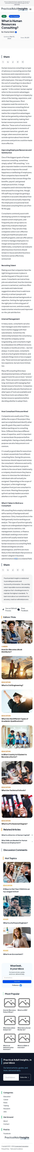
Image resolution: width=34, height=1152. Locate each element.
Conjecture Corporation (21, 1146)
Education (6, 682)
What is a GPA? (22, 1010)
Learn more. (17, 4)
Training (6, 1106)
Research (6, 1109)
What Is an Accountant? (13, 954)
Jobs (5, 1112)
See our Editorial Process (11, 609)
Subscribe (17, 981)
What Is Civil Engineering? (12, 685)
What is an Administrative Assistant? (8, 1047)
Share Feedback (24, 609)
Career (5, 646)
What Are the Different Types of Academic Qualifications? (15, 720)
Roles (5, 919)
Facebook (7, 1133)
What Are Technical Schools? (14, 790)
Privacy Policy (5, 1149)
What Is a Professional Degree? (15, 824)
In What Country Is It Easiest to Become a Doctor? (14, 755)
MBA (16, 559)
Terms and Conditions (16, 1149)
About (5, 1121)
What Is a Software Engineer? (15, 923)
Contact (6, 1124)
